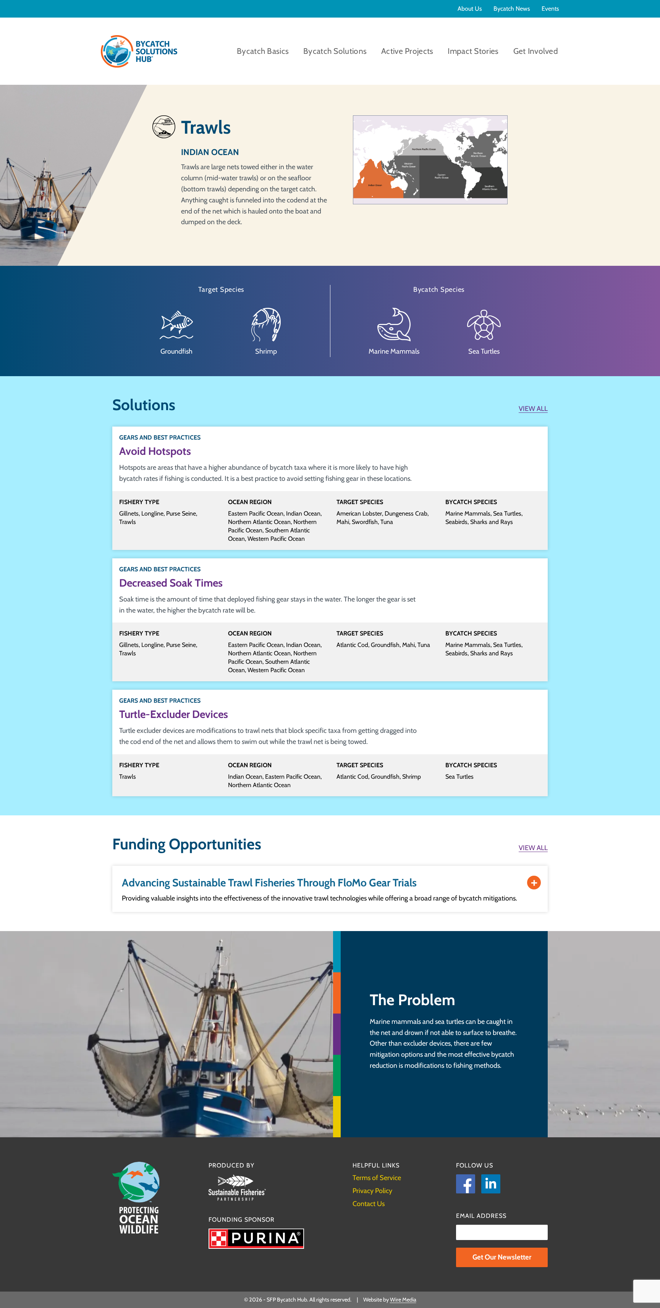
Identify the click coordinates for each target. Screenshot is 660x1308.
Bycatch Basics (263, 51)
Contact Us (369, 1203)
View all (533, 408)
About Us (470, 9)
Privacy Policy (372, 1190)
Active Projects (407, 51)
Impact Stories (473, 51)
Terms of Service (377, 1177)
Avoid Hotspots (155, 451)
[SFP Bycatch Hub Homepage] (139, 51)
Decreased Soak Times (171, 582)
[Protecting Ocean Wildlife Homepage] (136, 1198)
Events (550, 9)
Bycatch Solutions (335, 51)
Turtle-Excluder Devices (173, 714)
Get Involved (535, 51)
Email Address (481, 1215)
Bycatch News (511, 9)
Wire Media (403, 1299)
